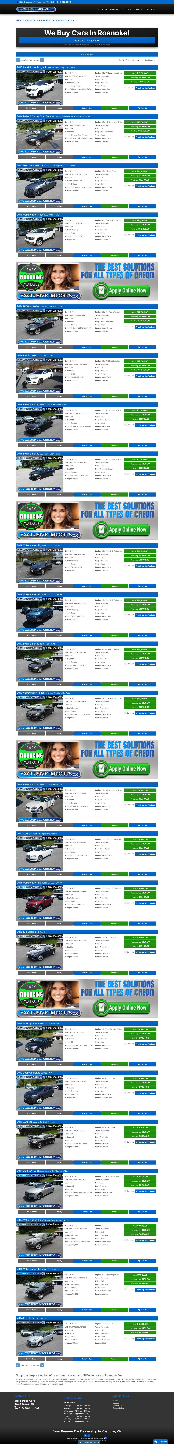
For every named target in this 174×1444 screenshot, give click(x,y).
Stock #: (68, 73)
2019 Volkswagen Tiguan (39, 545)
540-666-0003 (64, 2)
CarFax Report (31, 108)
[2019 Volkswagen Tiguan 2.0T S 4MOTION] (39, 565)
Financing (115, 108)
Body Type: (99, 83)
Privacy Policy (118, 1408)
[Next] (42, 60)
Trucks (117, 1379)
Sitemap (90, 1438)
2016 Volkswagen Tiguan (36, 1269)
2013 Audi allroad (37, 833)
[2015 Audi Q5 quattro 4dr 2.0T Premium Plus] (39, 1043)
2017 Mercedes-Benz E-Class (46, 165)
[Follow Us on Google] (89, 1435)
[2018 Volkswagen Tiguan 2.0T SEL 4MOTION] (39, 614)
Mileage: (68, 92)
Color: (97, 86)
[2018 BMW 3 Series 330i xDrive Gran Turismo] (39, 474)
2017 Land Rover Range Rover (46, 67)
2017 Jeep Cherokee (34, 1072)
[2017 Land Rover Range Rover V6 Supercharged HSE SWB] (39, 87)
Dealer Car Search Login (73, 1438)
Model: (67, 86)
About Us (116, 1403)
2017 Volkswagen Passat (43, 692)
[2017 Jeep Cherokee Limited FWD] (39, 1093)
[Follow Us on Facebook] (85, 1435)
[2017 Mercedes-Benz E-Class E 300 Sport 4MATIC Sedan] (39, 185)
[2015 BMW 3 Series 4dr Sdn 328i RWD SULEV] (39, 804)
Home (115, 1401)
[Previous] (18, 60)
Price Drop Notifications (145, 88)
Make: (67, 83)
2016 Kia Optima (31, 931)
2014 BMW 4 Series (40, 306)
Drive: (97, 79)
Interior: (98, 92)
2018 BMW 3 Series (39, 453)
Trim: (67, 89)
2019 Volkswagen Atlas (38, 214)
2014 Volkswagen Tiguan (43, 1220)
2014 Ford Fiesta (31, 1318)
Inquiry (59, 108)
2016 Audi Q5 (36, 1121)
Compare (130, 88)
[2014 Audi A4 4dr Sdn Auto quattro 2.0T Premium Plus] (39, 1191)
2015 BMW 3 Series (42, 404)
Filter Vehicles (87, 54)
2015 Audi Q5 (38, 1023)
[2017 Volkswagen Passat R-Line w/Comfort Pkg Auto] (39, 713)
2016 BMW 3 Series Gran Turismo (54, 116)
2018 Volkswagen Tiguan (40, 594)
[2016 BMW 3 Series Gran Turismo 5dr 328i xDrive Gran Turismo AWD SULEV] (39, 136)
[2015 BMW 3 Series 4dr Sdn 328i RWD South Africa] (39, 424)
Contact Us (117, 1406)
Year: (67, 79)
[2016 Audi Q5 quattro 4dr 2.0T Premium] (39, 1142)
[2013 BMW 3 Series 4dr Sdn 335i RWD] (39, 664)
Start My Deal (87, 108)
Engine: (98, 73)
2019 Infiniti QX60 (35, 355)
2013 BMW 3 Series (36, 643)
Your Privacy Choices (98, 1438)
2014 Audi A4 (42, 1170)
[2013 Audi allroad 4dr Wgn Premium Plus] (39, 853)
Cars (112, 1379)
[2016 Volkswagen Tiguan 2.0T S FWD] (39, 1289)
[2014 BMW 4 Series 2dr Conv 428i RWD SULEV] (39, 326)
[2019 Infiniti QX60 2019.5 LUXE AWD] (39, 375)
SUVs (126, 1379)
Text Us (143, 108)
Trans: (97, 76)
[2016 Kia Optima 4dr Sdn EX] (39, 952)
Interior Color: (100, 89)
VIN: (66, 76)
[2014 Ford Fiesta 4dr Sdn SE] (39, 1338)
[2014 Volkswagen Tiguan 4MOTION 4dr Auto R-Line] (39, 1240)
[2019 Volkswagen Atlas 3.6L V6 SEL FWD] (39, 235)
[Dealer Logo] (36, 9)
